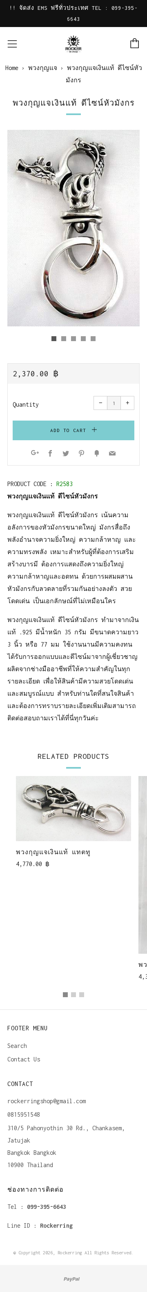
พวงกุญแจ (42, 67)
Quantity (26, 404)
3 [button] (81, 994)
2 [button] (73, 994)
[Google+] (35, 453)
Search (17, 1045)
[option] (73, 228)
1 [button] (65, 994)
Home (11, 67)
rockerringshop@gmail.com (46, 1100)
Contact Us (23, 1059)
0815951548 (23, 1114)
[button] (53, 338)
